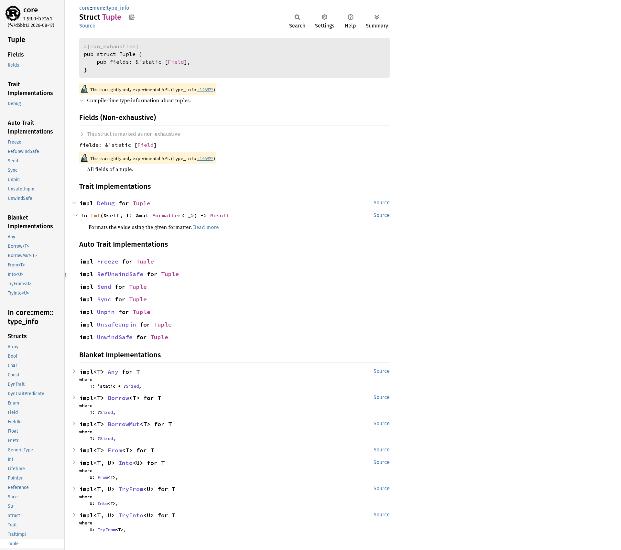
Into (125, 463)
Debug (106, 203)
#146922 (205, 89)
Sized (132, 386)
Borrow (118, 398)
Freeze (107, 261)
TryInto (130, 515)
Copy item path (131, 16)
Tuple (141, 203)
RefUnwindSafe (120, 274)
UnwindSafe (115, 337)
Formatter (166, 215)
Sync (104, 299)
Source (87, 26)
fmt (95, 215)
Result (220, 215)
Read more (206, 227)
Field (176, 62)
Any (113, 371)
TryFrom (130, 489)
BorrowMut (124, 424)
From (115, 450)
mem (98, 8)
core (30, 9)
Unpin (106, 312)
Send (104, 286)
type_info (118, 8)
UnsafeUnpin (116, 324)
